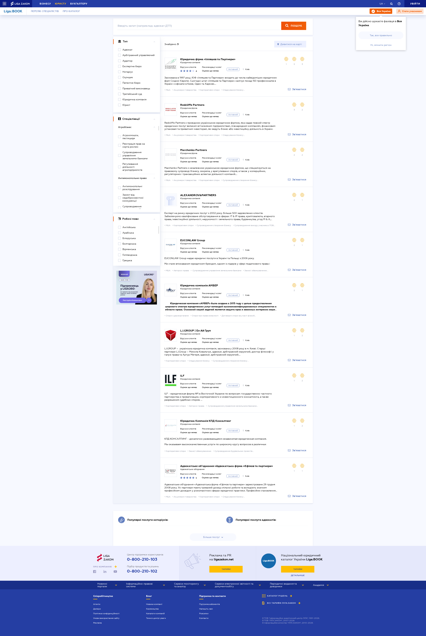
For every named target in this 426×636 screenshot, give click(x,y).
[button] (4, 4)
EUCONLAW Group (192, 240)
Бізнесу (45, 3)
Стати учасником (411, 11)
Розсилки (203, 613)
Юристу (60, 3)
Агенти (96, 604)
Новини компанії (154, 604)
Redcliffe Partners (192, 104)
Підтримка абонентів (209, 604)
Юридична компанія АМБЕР (199, 285)
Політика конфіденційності (106, 613)
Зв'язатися (299, 89)
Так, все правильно (381, 35)
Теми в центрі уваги (156, 618)
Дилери (97, 609)
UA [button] (381, 3)
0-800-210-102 (142, 571)
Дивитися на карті (291, 44)
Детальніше (298, 575)
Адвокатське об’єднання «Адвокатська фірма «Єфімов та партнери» (226, 466)
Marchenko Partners (193, 150)
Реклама (97, 623)
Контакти (203, 618)
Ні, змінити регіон (381, 45)
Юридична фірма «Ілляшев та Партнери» (207, 59)
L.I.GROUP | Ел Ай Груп (195, 330)
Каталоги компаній (155, 613)
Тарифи (226, 569)
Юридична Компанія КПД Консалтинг (205, 420)
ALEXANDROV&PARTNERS (198, 195)
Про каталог (71, 11)
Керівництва (152, 609)
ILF (182, 375)
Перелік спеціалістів (45, 11)
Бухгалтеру (78, 3)
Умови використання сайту (106, 618)
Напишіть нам (206, 609)
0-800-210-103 (142, 559)
